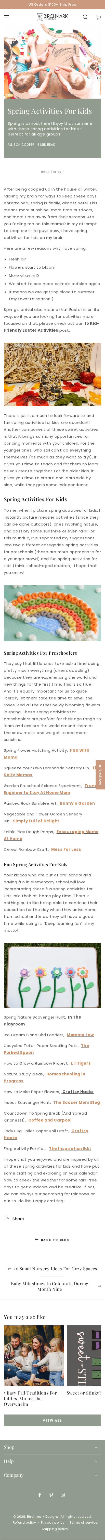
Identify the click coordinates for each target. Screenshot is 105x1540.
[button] (85, 17)
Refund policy (24, 1523)
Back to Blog (55, 1240)
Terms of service (83, 1523)
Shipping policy (55, 1529)
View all (52, 1420)
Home (45, 172)
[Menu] (6, 17)
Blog (57, 172)
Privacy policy (52, 1523)
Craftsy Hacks (78, 1091)
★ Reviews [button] (100, 774)
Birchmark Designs (43, 1516)
